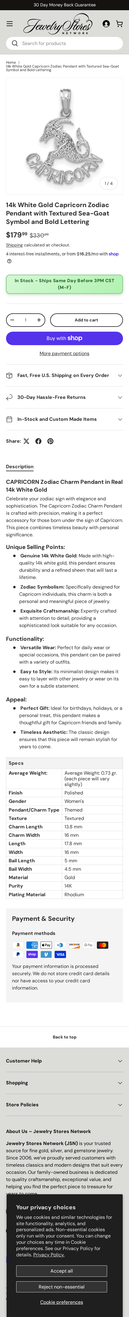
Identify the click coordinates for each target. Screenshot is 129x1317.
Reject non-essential (62, 1287)
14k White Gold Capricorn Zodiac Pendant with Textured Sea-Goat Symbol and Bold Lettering (62, 68)
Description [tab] (20, 466)
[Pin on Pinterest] (50, 441)
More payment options (64, 353)
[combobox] (64, 43)
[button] (119, 23)
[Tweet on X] (26, 441)
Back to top (64, 1037)
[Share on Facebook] (38, 441)
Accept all (61, 1271)
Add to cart (86, 320)
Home (11, 62)
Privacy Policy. (48, 1255)
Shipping (14, 245)
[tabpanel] (64, 688)
